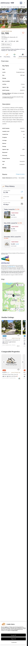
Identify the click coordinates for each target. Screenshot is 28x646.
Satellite (21, 285)
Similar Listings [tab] (23, 56)
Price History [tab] (7, 56)
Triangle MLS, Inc (11, 266)
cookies (6, 627)
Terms (8, 630)
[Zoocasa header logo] (7, 3)
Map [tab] (14, 56)
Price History (7, 44)
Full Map (21, 309)
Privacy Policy (15, 630)
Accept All (13, 635)
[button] (14, 215)
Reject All (13, 639)
